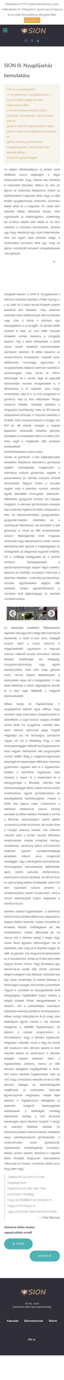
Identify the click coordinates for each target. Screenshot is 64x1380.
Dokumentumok (33, 1320)
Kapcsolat (12, 1320)
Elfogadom (32, 20)
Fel (30, 1339)
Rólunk (53, 1320)
